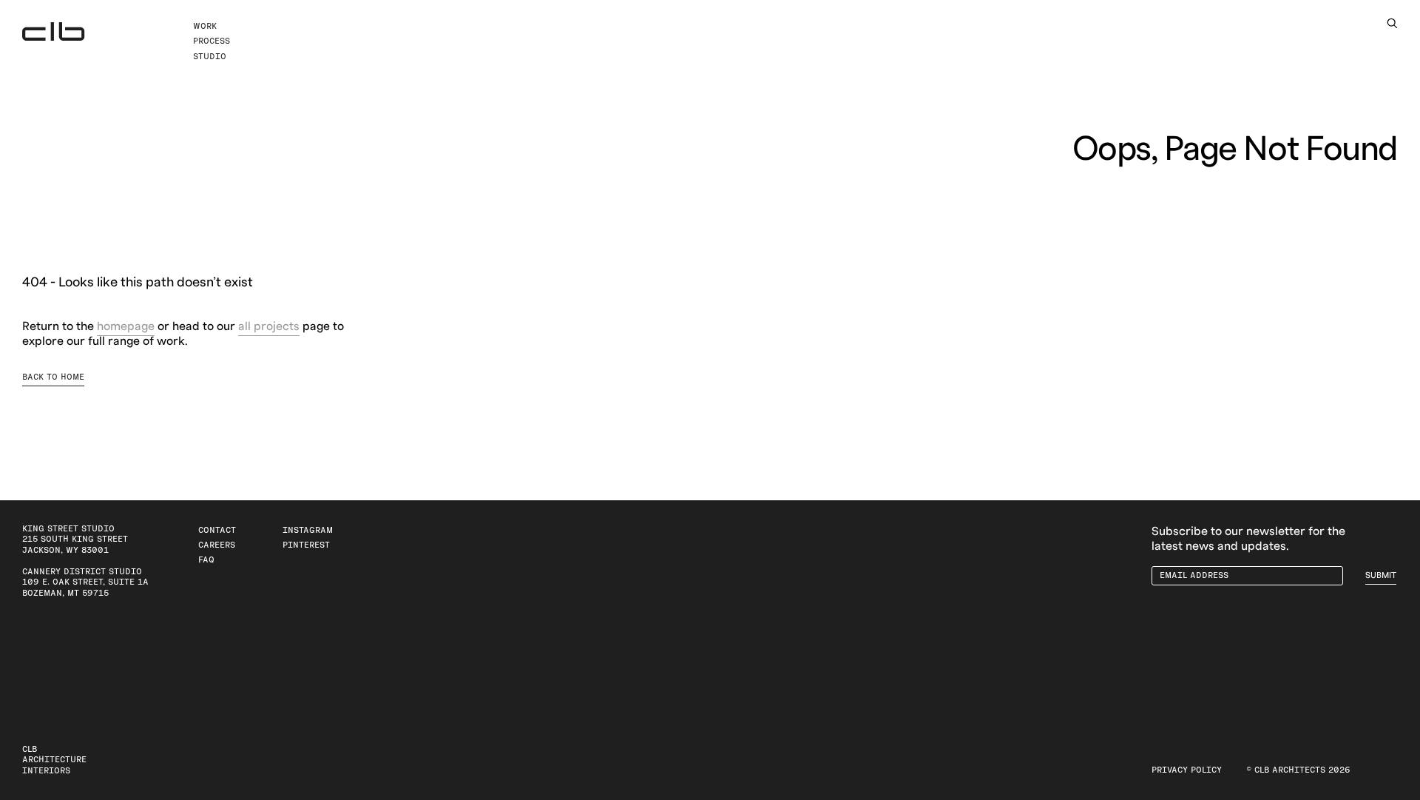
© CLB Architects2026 (1298, 770)
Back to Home (53, 377)
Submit (1380, 575)
